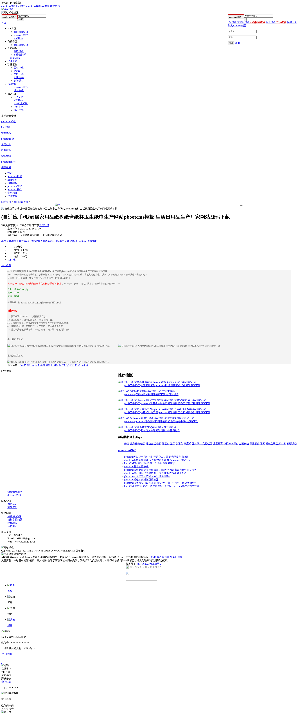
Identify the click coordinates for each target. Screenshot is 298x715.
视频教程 (6, 150)
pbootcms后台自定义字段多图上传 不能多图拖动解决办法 (155, 473)
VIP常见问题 (21, 103)
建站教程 (55, 6)
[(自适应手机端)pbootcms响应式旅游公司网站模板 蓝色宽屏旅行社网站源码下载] (162, 400)
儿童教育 (218, 443)
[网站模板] (7, 9)
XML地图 (156, 557)
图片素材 (197, 443)
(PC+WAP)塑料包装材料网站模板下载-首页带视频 (151, 394)
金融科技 (244, 443)
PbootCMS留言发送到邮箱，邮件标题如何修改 (149, 463)
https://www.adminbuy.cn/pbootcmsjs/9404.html (39, 302)
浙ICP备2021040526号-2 (148, 563)
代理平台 (12, 61)
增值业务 (19, 106)
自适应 (30, 365)
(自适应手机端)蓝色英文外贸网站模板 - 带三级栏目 (152, 430)
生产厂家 (64, 365)
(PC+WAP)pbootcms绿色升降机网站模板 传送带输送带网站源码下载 (161, 421)
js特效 (17, 71)
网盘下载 (23, 241)
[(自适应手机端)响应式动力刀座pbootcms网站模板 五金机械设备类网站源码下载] (162, 409)
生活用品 (45, 365)
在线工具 (19, 74)
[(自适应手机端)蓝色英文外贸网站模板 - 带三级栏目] (147, 427)
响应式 (187, 443)
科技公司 (271, 443)
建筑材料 (281, 443)
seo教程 (45, 6)
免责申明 (12, 526)
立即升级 (44, 225)
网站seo (11, 504)
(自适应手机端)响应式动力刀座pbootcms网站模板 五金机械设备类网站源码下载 (167, 412)
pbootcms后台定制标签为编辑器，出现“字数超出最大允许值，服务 (160, 469)
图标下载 (19, 67)
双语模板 (19, 51)
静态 (126, 443)
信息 (142, 443)
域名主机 (19, 110)
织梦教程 (19, 90)
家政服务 (255, 443)
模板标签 (12, 523)
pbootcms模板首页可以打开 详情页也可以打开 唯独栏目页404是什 (160, 482)
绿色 (37, 365)
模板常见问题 (14, 519)
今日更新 (178, 557)
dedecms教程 (14, 495)
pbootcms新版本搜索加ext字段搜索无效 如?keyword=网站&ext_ (158, 460)
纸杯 (77, 365)
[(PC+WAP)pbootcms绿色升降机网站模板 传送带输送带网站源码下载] (156, 418)
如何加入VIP (14, 516)
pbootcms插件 (21, 35)
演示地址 (92, 241)
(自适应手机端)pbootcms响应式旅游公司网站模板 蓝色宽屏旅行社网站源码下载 (167, 403)
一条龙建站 (13, 58)
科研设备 (292, 443)
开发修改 (6, 678)
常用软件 (19, 77)
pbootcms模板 (8, 6)
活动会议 (151, 443)
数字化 (179, 443)
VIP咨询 (5, 672)
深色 (235, 443)
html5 (23, 365)
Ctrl (6, 2)
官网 (262, 443)
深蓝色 (165, 443)
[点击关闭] (1, 662)
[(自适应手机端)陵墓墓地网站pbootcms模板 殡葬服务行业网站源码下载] (157, 382)
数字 (172, 443)
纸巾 (72, 365)
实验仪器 (207, 443)
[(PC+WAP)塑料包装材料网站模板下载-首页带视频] (146, 391)
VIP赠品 (18, 100)
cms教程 (11, 84)
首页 (3, 22)
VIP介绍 (11, 259)
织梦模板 (6, 133)
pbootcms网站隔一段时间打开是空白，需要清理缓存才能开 (156, 456)
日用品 (54, 365)
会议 (158, 443)
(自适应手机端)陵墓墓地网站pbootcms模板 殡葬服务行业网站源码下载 (162, 385)
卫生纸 (84, 365)
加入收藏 (6, 265)
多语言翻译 (20, 54)
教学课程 (19, 80)
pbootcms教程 (33, 6)
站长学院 (6, 156)
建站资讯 (12, 507)
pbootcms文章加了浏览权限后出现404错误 (147, 476)
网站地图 (167, 557)
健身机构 (135, 443)
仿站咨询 (6, 675)
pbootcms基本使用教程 (136, 466)
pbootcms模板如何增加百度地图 (141, 479)
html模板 (21, 6)
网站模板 (6, 201)
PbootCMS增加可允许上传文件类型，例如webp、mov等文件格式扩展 (162, 486)
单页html (228, 443)
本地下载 (6, 241)
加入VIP (18, 97)
